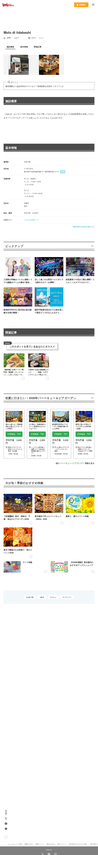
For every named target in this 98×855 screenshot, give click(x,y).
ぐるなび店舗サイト (31, 220)
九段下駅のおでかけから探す (78, 844)
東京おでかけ (51, 844)
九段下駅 (30, 597)
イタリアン (68, 597)
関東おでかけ (29, 844)
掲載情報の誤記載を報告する (83, 226)
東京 (42, 597)
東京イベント (62, 844)
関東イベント (40, 844)
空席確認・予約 (14, 434)
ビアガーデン (78, 463)
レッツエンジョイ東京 (15, 844)
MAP (62, 172)
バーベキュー (65, 463)
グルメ (53, 597)
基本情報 (11, 148)
